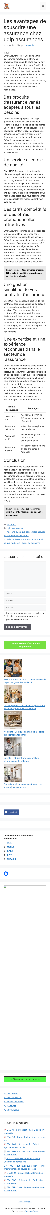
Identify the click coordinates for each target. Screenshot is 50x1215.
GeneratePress (31, 1211)
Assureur (11, 524)
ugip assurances (15, 528)
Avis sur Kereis (11, 1093)
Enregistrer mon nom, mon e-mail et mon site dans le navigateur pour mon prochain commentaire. (26, 616)
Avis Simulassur (11, 1110)
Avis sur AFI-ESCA (12, 1097)
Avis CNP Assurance (14, 1101)
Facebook (13, 812)
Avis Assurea (10, 1106)
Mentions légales (25, 1202)
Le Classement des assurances (25, 1079)
